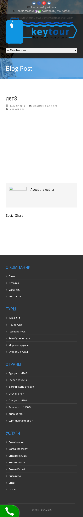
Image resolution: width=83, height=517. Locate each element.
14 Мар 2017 (17, 106)
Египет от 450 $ (18, 380)
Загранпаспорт (18, 448)
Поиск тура (15, 324)
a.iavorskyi (17, 109)
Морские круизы (19, 345)
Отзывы (14, 283)
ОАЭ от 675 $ (16, 393)
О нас (12, 276)
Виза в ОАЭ (16, 476)
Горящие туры (17, 331)
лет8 (11, 98)
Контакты (15, 296)
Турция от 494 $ (18, 373)
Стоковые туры (18, 351)
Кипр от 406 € (17, 414)
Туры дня (14, 318)
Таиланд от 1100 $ (20, 407)
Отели (12, 489)
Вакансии (14, 289)
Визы (12, 482)
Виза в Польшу (18, 455)
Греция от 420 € (18, 400)
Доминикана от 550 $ (22, 386)
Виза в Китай (17, 469)
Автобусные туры (19, 338)
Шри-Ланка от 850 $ (21, 420)
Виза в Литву (17, 462)
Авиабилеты (16, 442)
